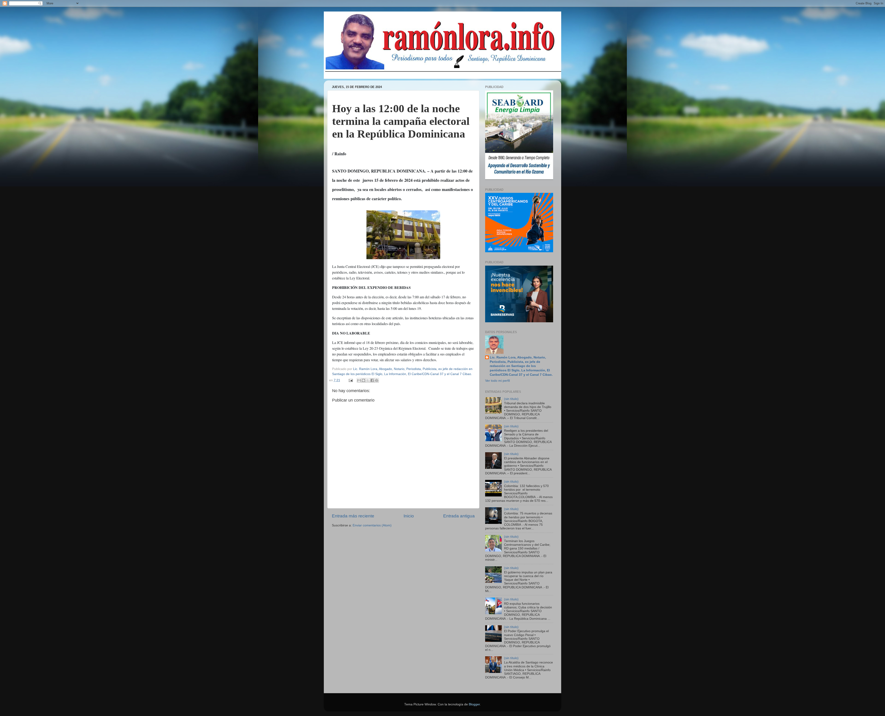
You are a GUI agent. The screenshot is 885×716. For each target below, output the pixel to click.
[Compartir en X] (368, 380)
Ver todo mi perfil (497, 380)
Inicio (409, 516)
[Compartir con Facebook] (372, 380)
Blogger (474, 704)
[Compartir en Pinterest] (376, 380)
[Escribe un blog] (363, 380)
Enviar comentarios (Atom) (372, 525)
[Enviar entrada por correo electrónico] (350, 380)
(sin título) (511, 399)
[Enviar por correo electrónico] (359, 380)
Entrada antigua (459, 516)
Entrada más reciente (353, 516)
